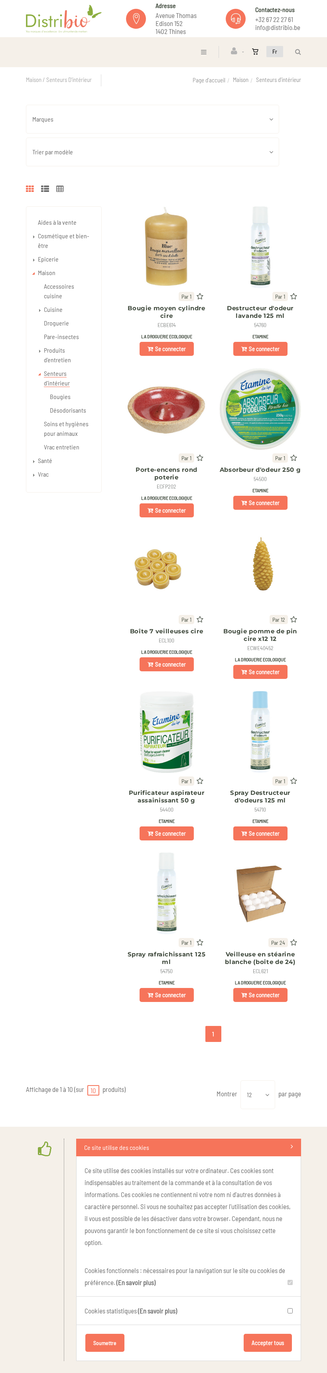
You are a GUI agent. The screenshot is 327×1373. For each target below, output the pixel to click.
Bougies (60, 396)
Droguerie (56, 323)
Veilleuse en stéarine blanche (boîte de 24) (260, 958)
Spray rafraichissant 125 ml (166, 958)
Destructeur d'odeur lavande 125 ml (260, 311)
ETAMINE (260, 336)
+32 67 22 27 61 (274, 19)
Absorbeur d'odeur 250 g (260, 469)
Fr (274, 51)
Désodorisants (68, 410)
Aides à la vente (57, 222)
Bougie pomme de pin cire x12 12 (260, 635)
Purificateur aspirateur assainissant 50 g (167, 796)
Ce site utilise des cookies (116, 1147)
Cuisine (53, 309)
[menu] (204, 51)
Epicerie (48, 259)
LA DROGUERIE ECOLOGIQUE (166, 336)
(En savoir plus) (136, 1282)
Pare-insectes (61, 336)
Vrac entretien (61, 447)
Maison (240, 79)
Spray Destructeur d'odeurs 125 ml (260, 796)
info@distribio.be (277, 27)
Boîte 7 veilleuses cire (166, 631)
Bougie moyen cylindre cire (166, 311)
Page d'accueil (209, 80)
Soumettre (104, 1342)
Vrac (43, 474)
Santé (45, 460)
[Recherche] (296, 51)
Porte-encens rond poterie (166, 473)
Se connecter (170, 348)
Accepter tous (268, 1342)
